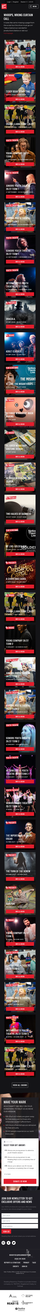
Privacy (26, 1262)
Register (16, 2)
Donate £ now (20, 1181)
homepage (8, 33)
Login (9, 2)
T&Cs (34, 1262)
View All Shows (20, 1085)
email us (21, 1273)
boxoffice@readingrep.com (20, 1255)
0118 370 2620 (20, 1259)
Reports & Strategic (12, 1262)
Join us (24, 1266)
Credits (16, 1266)
